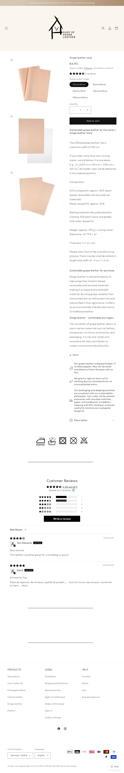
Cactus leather (15, 697)
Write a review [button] (62, 518)
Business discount (91, 697)
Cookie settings (53, 717)
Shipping (88, 68)
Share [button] (76, 355)
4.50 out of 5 (70, 486)
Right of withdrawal (55, 697)
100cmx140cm (80, 97)
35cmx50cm (99, 84)
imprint (48, 710)
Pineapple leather (17, 690)
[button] (6, 28)
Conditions (50, 676)
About (85, 683)
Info (84, 690)
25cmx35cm (79, 84)
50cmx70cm (79, 91)
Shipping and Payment (56, 683)
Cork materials (15, 683)
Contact (86, 676)
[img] (17, 538)
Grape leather (15, 703)
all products (14, 676)
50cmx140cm (100, 91)
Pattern (12, 710)
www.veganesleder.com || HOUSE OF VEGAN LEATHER (37, 766)
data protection (53, 690)
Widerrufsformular (55, 703)
